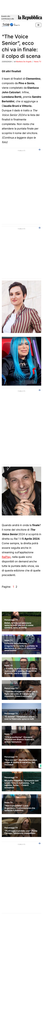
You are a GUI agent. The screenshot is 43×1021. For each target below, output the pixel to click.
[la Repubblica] (30, 19)
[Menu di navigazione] (38, 25)
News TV (37, 62)
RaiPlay (6, 556)
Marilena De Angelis (24, 62)
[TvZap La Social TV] (11, 25)
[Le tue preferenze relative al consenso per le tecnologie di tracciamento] (40, 765)
